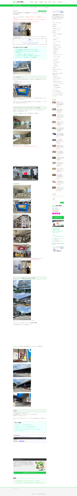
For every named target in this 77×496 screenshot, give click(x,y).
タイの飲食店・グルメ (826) (56, 28)
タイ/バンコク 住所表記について (20, 430)
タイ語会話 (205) (55, 65)
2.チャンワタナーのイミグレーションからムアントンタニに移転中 (29, 42)
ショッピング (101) (56, 58)
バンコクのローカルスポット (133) (58, 83)
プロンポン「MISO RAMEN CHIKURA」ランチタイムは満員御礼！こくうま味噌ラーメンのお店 (60, 176)
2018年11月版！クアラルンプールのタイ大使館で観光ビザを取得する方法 (25, 426)
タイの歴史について (18, 52)
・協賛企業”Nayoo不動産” (56, 229)
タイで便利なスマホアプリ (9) (57, 54)
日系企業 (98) (54, 24)
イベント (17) (54, 96)
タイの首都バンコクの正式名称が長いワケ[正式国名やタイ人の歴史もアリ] (27, 55)
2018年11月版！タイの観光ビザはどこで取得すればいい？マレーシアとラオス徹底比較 (27, 429)
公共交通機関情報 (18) (56, 85)
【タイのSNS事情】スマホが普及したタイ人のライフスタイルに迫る (26, 49)
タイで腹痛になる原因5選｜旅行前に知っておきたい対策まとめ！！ (60, 158)
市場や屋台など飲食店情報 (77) (57, 81)
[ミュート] (42, 438)
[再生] (14, 438)
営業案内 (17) (54, 26)
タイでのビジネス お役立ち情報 (30, 478)
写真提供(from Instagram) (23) (57, 69)
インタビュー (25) (55, 89)
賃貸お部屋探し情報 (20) (56, 45)
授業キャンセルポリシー (56, 232)
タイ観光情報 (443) (55, 76)
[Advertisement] (30, 451)
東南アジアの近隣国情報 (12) (57, 91)
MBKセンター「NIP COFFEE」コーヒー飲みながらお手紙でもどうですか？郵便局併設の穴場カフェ (60, 104)
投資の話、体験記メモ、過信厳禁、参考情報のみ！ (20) (58, 74)
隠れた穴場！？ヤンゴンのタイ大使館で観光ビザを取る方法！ (24, 424)
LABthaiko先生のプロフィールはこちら (30, 472)
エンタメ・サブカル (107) (56, 41)
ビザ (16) (54, 43)
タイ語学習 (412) (55, 60)
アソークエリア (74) (56, 37)
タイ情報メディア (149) (56, 30)
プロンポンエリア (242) (56, 56)
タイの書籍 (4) (55, 50)
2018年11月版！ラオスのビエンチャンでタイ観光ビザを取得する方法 (25, 427)
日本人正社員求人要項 (56, 228)
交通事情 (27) (55, 39)
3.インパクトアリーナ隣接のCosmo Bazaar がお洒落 (30, 43)
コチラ (25, 441)
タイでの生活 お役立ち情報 (20, 478)
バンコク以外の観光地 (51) (57, 87)
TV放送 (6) (54, 67)
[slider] (44, 438)
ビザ (24, 478)
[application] (30, 438)
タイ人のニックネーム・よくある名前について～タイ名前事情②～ (26, 57)
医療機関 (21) (55, 52)
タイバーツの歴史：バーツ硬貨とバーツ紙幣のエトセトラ (24, 54)
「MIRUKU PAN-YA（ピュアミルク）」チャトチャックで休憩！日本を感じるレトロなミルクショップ (60, 116)
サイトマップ (16, 488)
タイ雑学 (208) (55, 71)
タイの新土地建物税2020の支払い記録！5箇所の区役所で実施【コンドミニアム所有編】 (27, 480)
